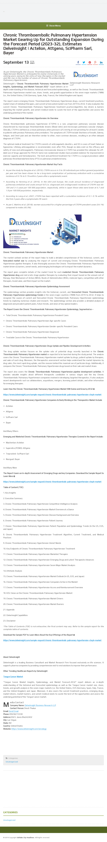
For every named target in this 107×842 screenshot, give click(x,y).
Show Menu (55, 25)
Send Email (13, 711)
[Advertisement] (56, 12)
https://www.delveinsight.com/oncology (28, 729)
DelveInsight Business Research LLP (40, 705)
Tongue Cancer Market (13, 677)
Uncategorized (12, 762)
